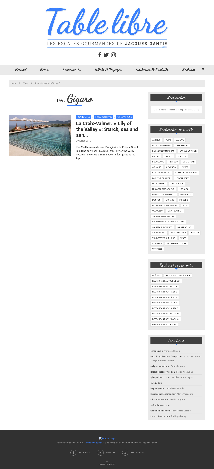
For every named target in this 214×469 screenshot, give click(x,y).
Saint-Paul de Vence (162, 227)
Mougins (183, 200)
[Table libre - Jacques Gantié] (107, 2)
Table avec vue (124, 117)
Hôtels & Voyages (108, 69)
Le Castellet (159, 183)
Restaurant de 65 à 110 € (165, 308)
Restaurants (72, 69)
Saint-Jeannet (175, 210)
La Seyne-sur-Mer (161, 178)
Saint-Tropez (159, 232)
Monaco (170, 200)
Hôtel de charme (103, 117)
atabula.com (156, 383)
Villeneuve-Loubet (176, 243)
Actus (44, 69)
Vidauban (157, 243)
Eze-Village (158, 161)
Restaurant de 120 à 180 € (165, 319)
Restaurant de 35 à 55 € (164, 291)
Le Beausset (182, 178)
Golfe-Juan (189, 161)
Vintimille (157, 249)
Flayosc (173, 161)
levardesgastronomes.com (163, 394)
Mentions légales (94, 442)
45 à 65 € (156, 275)
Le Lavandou (177, 183)
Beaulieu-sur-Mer (161, 145)
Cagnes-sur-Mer (188, 151)
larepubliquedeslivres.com (162, 371)
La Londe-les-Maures (186, 172)
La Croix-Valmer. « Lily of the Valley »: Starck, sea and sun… (107, 129)
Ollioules (157, 210)
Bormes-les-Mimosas (163, 151)
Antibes (156, 140)
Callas (155, 156)
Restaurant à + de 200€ (164, 324)
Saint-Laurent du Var (163, 216)
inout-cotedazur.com (160, 416)
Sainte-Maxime (178, 232)
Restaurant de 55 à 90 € (164, 302)
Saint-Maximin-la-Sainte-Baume (168, 221)
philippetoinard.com (159, 366)
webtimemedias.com (160, 410)
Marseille (185, 194)
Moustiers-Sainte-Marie (165, 205)
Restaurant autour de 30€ (166, 281)
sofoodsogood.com (160, 405)
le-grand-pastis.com (159, 388)
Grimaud (156, 167)
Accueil (20, 69)
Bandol (180, 140)
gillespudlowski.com (160, 377)
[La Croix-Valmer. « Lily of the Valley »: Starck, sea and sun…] (40, 135)
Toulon (195, 232)
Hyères (184, 167)
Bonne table (84, 117)
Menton (156, 200)
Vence (183, 238)
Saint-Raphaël (184, 227)
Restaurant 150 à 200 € (178, 275)
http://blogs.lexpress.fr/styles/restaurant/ (170, 356)
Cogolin (182, 156)
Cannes (168, 156)
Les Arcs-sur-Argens (163, 189)
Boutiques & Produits (152, 69)
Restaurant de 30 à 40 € (164, 286)
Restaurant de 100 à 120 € (165, 313)
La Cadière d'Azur (161, 172)
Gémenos (171, 167)
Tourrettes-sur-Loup (163, 238)
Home (13, 83)
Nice (185, 205)
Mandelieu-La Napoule (163, 194)
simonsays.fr (156, 351)
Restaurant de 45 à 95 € (164, 297)
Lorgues (184, 189)
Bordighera (182, 145)
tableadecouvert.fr (159, 399)
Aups (168, 140)
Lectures (189, 69)
